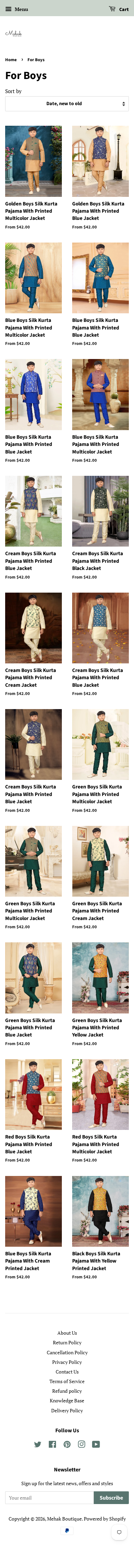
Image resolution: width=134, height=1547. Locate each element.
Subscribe (111, 1498)
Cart (123, 9)
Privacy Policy (67, 1362)
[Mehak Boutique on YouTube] (96, 1445)
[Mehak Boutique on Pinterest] (67, 1445)
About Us (67, 1333)
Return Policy (67, 1342)
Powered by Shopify (105, 1518)
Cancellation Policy (67, 1352)
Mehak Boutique (64, 1518)
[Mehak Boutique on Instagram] (81, 1445)
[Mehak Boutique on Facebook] (52, 1445)
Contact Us (67, 1371)
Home (11, 60)
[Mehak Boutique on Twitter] (38, 1445)
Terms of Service (67, 1381)
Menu (20, 9)
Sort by (13, 91)
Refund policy (67, 1391)
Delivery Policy (67, 1410)
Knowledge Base (67, 1400)
